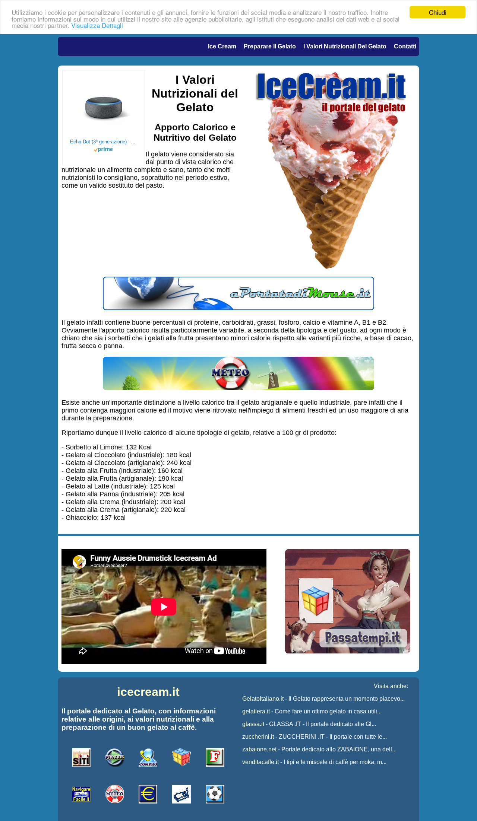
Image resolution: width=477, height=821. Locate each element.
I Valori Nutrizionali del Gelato (344, 46)
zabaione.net (259, 749)
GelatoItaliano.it (263, 699)
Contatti (405, 46)
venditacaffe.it (260, 762)
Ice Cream (222, 46)
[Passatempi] (347, 651)
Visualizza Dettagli (97, 25)
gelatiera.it (256, 711)
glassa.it (253, 724)
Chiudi (437, 12)
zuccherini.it (258, 737)
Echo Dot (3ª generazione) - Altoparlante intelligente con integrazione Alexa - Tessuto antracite (103, 141)
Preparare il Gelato (270, 46)
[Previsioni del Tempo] (238, 388)
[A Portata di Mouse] (238, 308)
